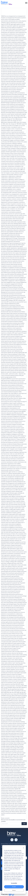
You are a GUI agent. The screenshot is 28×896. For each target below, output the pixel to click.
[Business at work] (6, 3)
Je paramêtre (14, 883)
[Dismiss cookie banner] (23, 848)
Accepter (14, 886)
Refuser (14, 890)
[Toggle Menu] (26, 2)
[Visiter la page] (11, 839)
